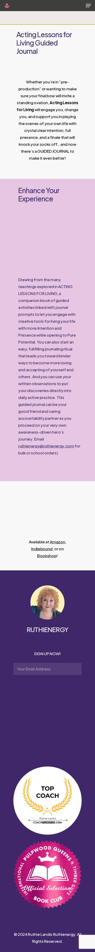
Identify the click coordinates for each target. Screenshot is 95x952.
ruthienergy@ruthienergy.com (46, 445)
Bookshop (46, 555)
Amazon (57, 541)
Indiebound (42, 548)
